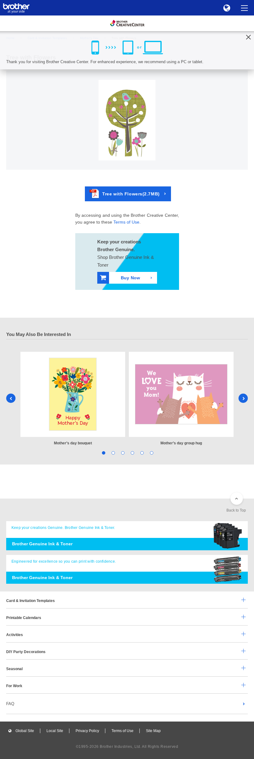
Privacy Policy (87, 731)
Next (243, 398)
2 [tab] (112, 452)
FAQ (10, 703)
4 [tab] (132, 452)
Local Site (54, 731)
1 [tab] (103, 452)
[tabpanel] (73, 399)
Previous (10, 398)
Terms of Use (126, 222)
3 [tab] (122, 452)
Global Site (24, 731)
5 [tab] (141, 452)
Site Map (153, 731)
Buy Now (130, 277)
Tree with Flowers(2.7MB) (131, 193)
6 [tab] (151, 452)
